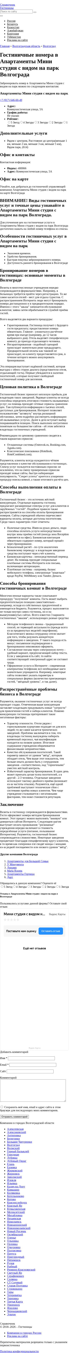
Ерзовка (12, 1167)
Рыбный (12, 1266)
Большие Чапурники (19, 1141)
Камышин (13, 1189)
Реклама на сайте (17, 1336)
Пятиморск (14, 1260)
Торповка (13, 1298)
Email (4, 1064)
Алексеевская (15, 1128)
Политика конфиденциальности (19, 1351)
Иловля (11, 1180)
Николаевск (14, 1221)
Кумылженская (16, 1208)
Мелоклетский (16, 1212)
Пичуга (11, 1253)
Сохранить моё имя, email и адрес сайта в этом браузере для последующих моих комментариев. (30, 1109)
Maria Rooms (14, 870)
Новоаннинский (17, 1224)
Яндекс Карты (35, 1048)
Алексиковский (16, 1132)
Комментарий (8, 1077)
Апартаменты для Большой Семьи (27, 861)
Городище (13, 1154)
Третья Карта (15, 1301)
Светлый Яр (14, 1272)
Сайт (3, 1071)
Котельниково (15, 1196)
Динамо (12, 867)
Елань (10, 1164)
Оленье (11, 1237)
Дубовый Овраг (16, 1160)
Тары (10, 1292)
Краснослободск (17, 1202)
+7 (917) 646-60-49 (11, 100)
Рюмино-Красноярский (21, 1269)
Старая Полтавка (17, 1285)
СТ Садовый (14, 1282)
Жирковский (14, 1170)
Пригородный (15, 1256)
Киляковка (13, 1192)
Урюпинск (13, 1304)
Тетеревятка (14, 1295)
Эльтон (11, 1314)
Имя (3, 1058)
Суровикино (14, 1288)
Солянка (12, 1279)
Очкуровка (13, 1247)
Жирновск (13, 1173)
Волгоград (13, 1144)
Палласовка (14, 1250)
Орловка (12, 1244)
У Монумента (15, 864)
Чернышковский (17, 1311)
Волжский (13, 1148)
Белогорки (13, 1138)
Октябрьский (15, 1234)
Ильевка (12, 1183)
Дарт (10, 877)
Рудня (10, 1263)
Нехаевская (14, 1218)
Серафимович (15, 1276)
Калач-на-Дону (16, 1186)
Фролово (12, 1307)
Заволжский (14, 1176)
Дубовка (12, 1157)
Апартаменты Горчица (20, 873)
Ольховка (13, 1240)
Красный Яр (14, 1205)
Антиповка (14, 1135)
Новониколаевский (18, 1228)
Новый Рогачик (16, 1231)
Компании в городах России (24, 1332)
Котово (11, 1199)
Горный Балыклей (18, 1151)
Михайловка (14, 1215)
